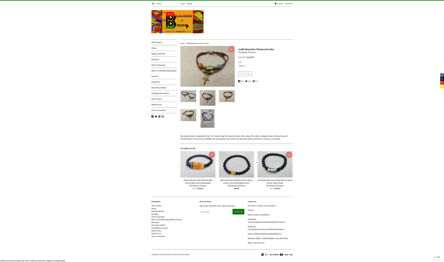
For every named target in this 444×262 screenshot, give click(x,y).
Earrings (155, 59)
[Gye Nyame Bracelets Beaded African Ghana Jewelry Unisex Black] (275, 164)
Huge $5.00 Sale (158, 53)
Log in (182, 4)
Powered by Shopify (183, 254)
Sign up (189, 4)
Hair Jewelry (156, 99)
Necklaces (155, 82)
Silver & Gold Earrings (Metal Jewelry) (163, 73)
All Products (156, 42)
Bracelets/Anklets (158, 87)
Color (240, 62)
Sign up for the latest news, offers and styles (217, 206)
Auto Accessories (158, 110)
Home (153, 48)
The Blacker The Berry (170, 254)
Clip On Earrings (158, 65)
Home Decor (156, 104)
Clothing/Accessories (164, 93)
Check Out (289, 4)
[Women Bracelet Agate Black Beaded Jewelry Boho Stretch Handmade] (197, 164)
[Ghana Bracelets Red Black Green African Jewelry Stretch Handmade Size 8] (236, 164)
